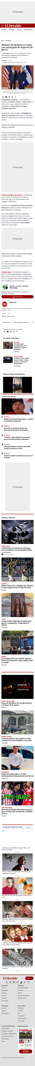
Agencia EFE (4, 627)
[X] (10, 982)
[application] (17, 385)
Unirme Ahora (19, 296)
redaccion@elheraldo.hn (9, 316)
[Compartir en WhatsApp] (3, 97)
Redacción (6, 60)
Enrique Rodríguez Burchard (11, 195)
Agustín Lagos (4, 778)
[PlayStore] (25, 982)
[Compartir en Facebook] (6, 97)
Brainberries (17, 875)
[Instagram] (14, 982)
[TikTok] (21, 982)
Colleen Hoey (6, 272)
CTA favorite (17, 923)
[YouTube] (17, 982)
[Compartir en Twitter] (12, 97)
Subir (28, 978)
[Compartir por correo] (9, 97)
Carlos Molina (4, 743)
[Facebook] (7, 982)
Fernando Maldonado (6, 552)
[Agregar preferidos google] (15, 97)
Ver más (4, 313)
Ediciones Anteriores (25, 1051)
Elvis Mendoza (17, 366)
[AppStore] (28, 982)
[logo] (12, 978)
